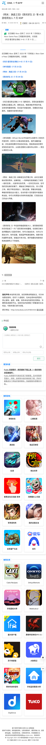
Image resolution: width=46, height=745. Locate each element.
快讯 (13, 9)
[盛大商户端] (12, 631)
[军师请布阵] (12, 519)
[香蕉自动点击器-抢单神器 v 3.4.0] (12, 493)
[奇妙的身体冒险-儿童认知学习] (12, 683)
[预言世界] (34, 467)
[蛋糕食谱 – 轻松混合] (12, 579)
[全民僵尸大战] (12, 545)
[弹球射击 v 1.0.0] (12, 415)
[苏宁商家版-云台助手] (12, 657)
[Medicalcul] (34, 605)
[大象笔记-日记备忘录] (34, 657)
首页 (9, 9)
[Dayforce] (12, 709)
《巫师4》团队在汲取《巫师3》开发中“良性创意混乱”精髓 (34, 284)
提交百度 (40, 310)
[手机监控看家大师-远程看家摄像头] (34, 683)
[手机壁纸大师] (12, 605)
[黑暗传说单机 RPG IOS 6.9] (34, 631)
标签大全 (25, 728)
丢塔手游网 (18, 728)
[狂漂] (12, 467)
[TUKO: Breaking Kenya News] (34, 709)
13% (43, 668)
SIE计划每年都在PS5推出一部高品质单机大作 (12, 284)
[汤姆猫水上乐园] (34, 493)
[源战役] (12, 441)
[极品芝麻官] (34, 441)
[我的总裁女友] (34, 519)
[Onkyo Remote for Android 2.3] (34, 579)
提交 (38, 358)
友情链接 (31, 728)
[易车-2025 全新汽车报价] (34, 545)
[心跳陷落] (34, 415)
